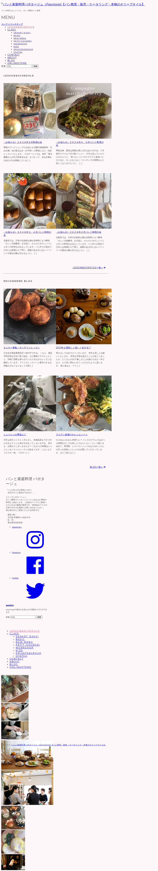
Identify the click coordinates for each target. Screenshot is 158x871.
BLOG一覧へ (96, 467)
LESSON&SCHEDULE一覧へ (88, 267)
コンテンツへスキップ (12, 24)
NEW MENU (20, 38)
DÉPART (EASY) (22, 33)
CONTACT (13, 54)
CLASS (11, 29)
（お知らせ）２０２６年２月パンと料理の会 (78, 232)
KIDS (16, 46)
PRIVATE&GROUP (23, 49)
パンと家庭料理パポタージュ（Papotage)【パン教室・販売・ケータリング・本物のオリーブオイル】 (58, 745)
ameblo (10, 605)
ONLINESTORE (17, 63)
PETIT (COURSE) (23, 41)
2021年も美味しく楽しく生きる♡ (73, 347)
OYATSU (18, 52)
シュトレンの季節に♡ (15, 434)
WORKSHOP (20, 44)
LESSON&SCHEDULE (20, 27)
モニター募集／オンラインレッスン (22, 347)
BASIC (17, 35)
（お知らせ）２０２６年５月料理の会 (23, 142)
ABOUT (12, 57)
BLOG (11, 60)
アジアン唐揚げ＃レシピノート (72, 434)
